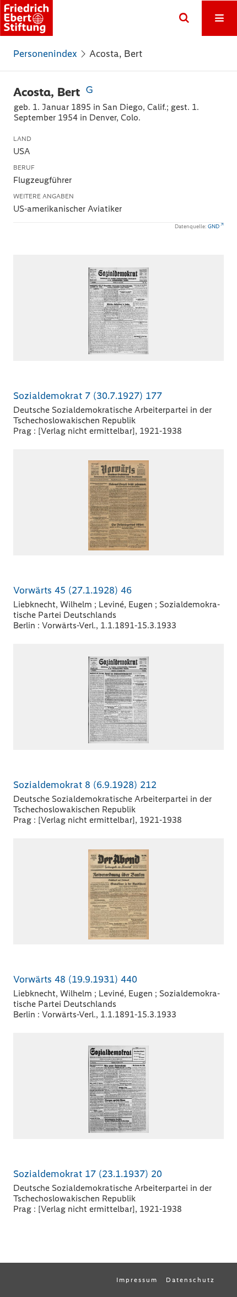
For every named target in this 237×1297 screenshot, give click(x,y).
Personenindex (45, 54)
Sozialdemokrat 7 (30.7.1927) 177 (87, 396)
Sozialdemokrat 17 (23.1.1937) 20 (87, 1174)
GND (213, 226)
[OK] (184, 18)
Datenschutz (190, 1280)
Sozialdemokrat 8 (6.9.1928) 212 (85, 785)
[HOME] (26, 18)
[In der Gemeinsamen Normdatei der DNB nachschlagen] (89, 92)
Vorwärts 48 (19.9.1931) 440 (75, 979)
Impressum (137, 1280)
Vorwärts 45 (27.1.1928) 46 (72, 590)
